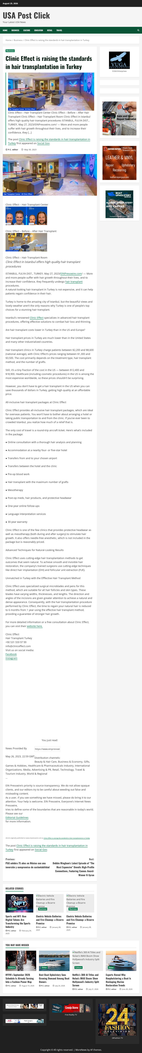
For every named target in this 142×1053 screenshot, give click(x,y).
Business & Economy (70, 761)
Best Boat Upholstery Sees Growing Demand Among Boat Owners (54, 978)
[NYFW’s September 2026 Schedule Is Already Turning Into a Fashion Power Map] (21, 961)
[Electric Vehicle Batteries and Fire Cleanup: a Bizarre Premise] (50, 903)
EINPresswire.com (71, 273)
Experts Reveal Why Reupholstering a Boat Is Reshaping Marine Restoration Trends (118, 980)
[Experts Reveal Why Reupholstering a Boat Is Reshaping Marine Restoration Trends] (121, 961)
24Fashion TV (117, 1038)
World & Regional (37, 773)
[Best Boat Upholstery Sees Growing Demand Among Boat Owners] (54, 961)
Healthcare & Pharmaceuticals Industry (50, 765)
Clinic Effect (36, 317)
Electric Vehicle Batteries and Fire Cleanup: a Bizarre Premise (50, 919)
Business (15, 30)
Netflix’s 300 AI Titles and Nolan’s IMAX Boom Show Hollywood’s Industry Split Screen (85, 980)
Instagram (11, 658)
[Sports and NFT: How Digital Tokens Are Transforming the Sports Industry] (19, 903)
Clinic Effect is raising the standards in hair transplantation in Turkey (67, 838)
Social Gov (43, 143)
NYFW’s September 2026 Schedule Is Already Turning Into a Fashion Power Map (20, 978)
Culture (26, 30)
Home (5, 30)
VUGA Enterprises (119, 71)
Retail (49, 30)
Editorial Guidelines (17, 817)
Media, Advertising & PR (37, 769)
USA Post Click (26, 15)
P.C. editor (13, 149)
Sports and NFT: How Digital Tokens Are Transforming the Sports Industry (18, 921)
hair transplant (74, 281)
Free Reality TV (71, 1014)
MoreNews (81, 1049)
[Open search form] (138, 30)
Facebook (11, 654)
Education (38, 30)
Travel (59, 30)
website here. (35, 626)
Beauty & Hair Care (46, 761)
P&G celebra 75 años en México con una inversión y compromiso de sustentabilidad (28, 863)
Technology (67, 769)
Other (44, 967)
